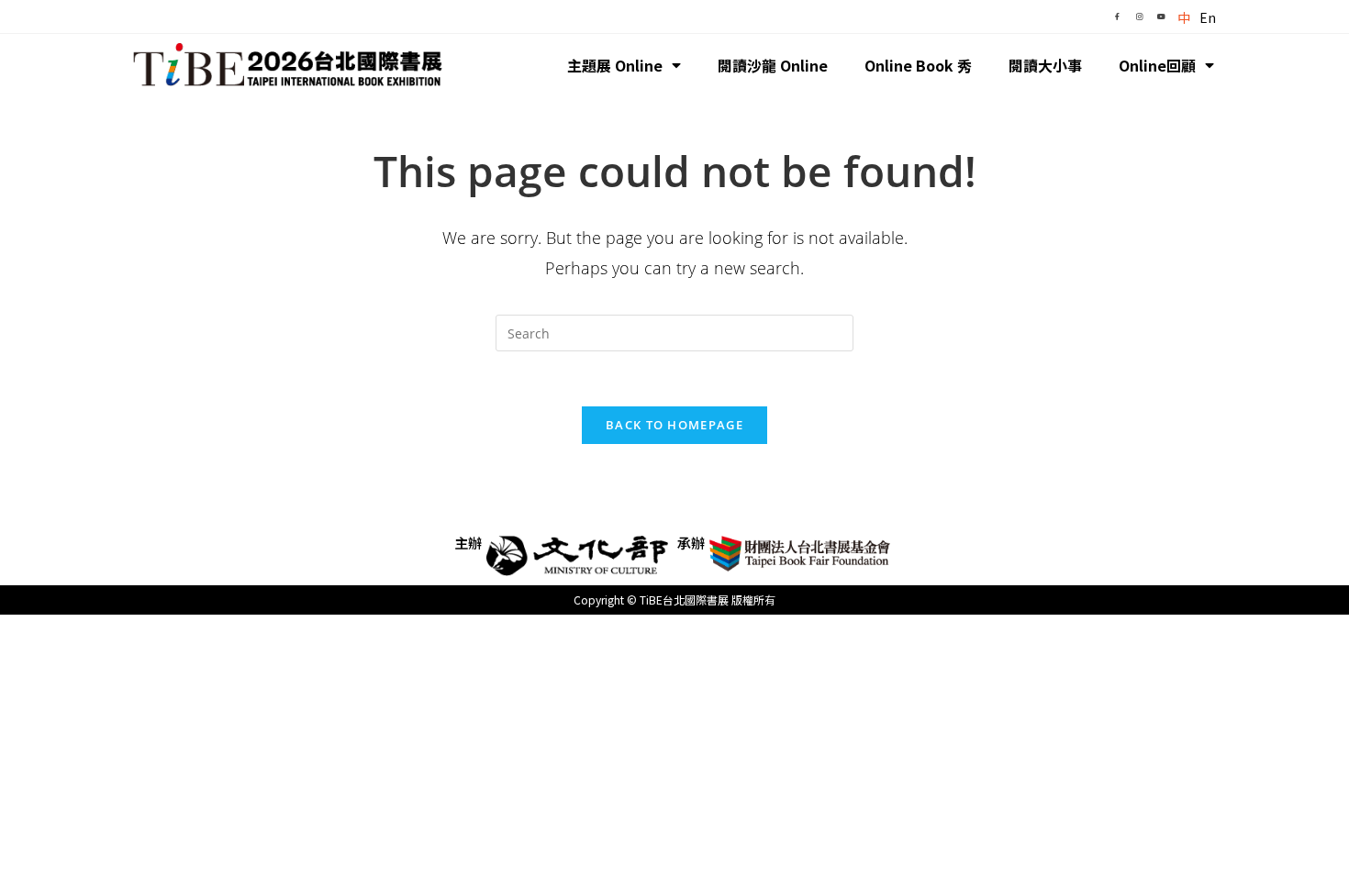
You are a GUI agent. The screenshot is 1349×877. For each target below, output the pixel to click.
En (1207, 17)
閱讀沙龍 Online (773, 65)
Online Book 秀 (918, 65)
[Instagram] (1139, 16)
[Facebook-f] (1116, 16)
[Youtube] (1161, 16)
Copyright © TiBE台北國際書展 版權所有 (674, 599)
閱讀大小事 (1045, 65)
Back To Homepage (674, 424)
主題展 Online (615, 65)
